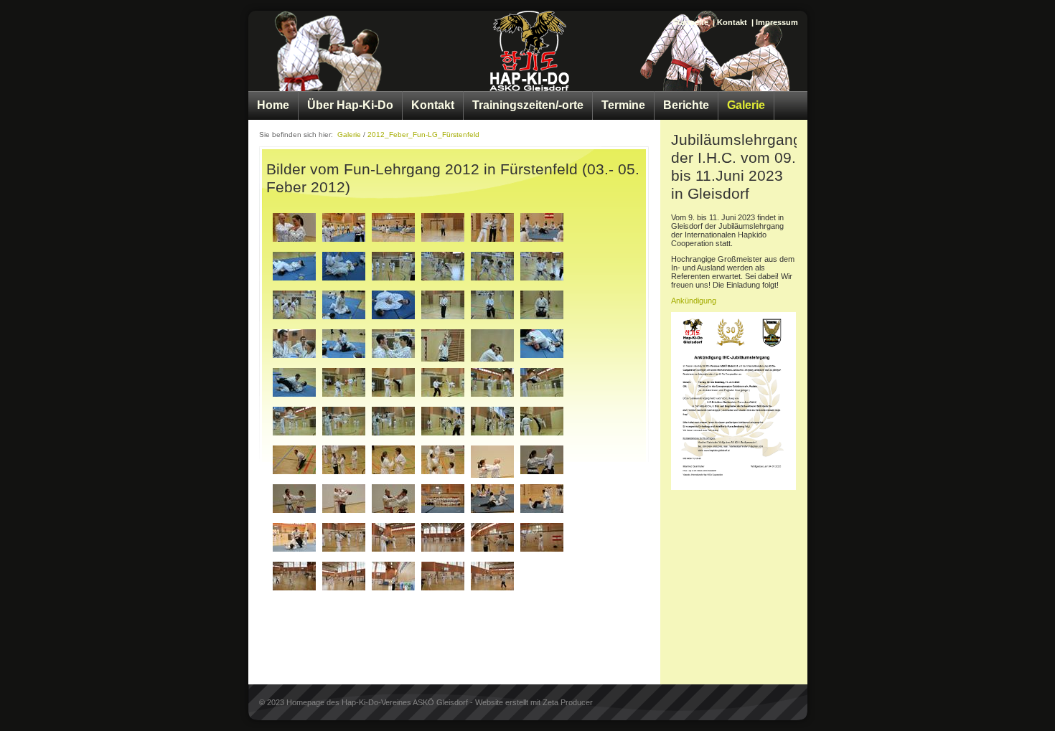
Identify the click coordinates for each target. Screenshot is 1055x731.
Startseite (690, 22)
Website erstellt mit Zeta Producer (534, 702)
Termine (623, 105)
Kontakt (732, 22)
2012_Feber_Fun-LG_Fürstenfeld (423, 134)
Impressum (777, 22)
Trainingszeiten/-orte (527, 105)
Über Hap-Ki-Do (350, 105)
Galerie (746, 105)
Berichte (686, 105)
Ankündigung (693, 300)
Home (273, 105)
